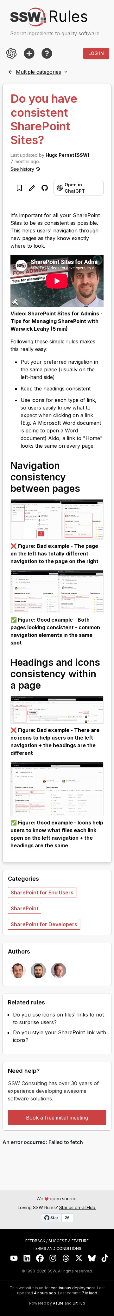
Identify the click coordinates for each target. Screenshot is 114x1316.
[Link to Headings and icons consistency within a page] (47, 685)
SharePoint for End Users (42, 892)
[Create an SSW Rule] (29, 53)
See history (22, 169)
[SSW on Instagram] (53, 1258)
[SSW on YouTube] (14, 1258)
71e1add (89, 1293)
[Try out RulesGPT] (11, 53)
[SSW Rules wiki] (47, 53)
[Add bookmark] (19, 188)
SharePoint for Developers (44, 924)
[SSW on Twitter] (79, 1258)
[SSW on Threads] (66, 1258)
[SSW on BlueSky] (92, 1258)
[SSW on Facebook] (40, 1258)
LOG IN (96, 53)
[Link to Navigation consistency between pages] (86, 488)
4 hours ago (45, 1293)
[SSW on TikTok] (105, 1258)
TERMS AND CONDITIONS (57, 1249)
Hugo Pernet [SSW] (67, 155)
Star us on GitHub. (77, 1207)
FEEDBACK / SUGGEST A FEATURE (57, 1241)
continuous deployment (73, 1288)
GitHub (79, 1303)
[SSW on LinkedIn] (27, 1258)
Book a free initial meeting (57, 1117)
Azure (58, 1303)
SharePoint (24, 908)
